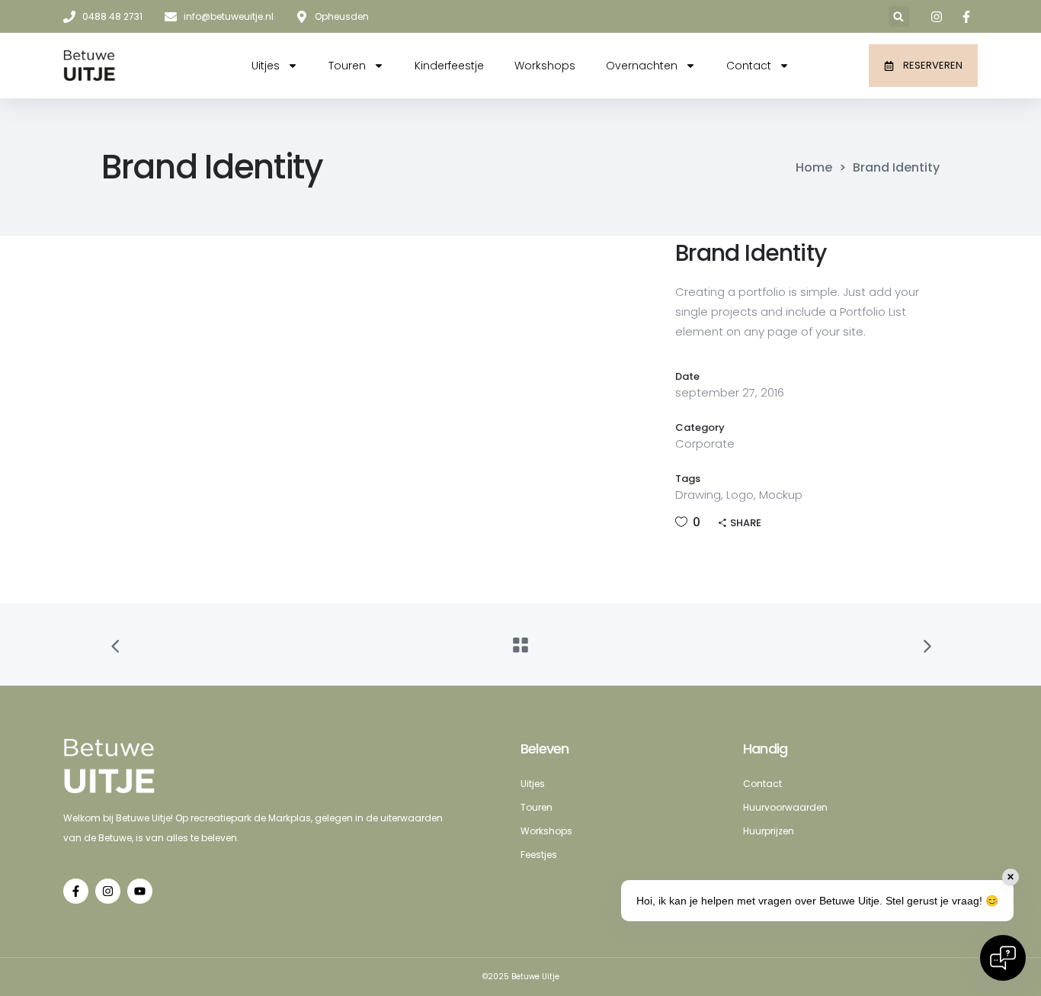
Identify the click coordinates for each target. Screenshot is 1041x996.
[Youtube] (139, 891)
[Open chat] (1003, 958)
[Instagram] (107, 891)
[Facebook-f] (75, 891)
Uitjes (265, 65)
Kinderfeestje (449, 65)
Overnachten (641, 65)
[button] (899, 16)
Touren (347, 65)
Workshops (544, 65)
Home (814, 168)
